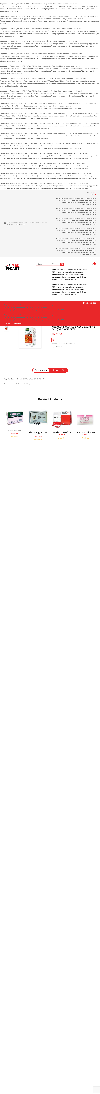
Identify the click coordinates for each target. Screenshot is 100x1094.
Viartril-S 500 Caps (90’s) (62, 432)
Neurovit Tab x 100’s (14, 431)
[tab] (41, 370)
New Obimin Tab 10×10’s (86, 432)
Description (41, 370)
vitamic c (58, 347)
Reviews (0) (59, 370)
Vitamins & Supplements (68, 343)
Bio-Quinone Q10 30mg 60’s (38, 433)
